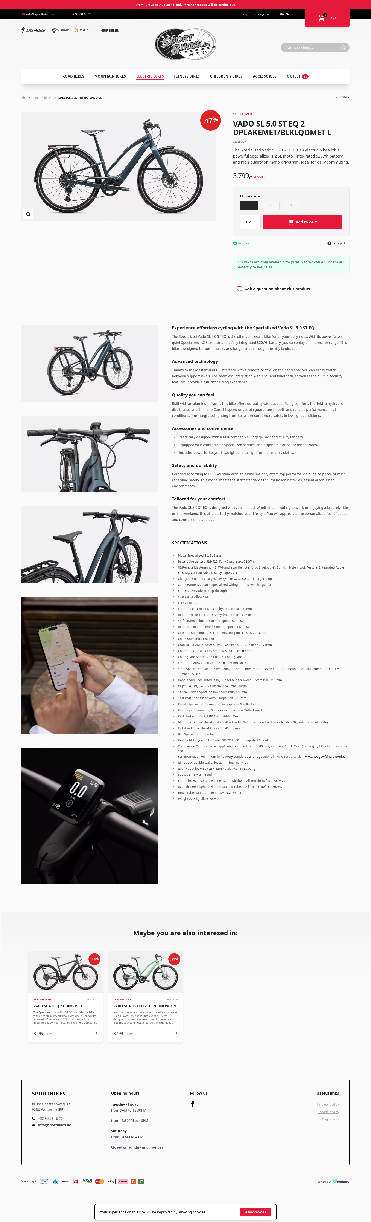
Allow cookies (255, 1212)
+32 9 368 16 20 (80, 14)
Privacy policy (328, 1104)
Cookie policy (328, 1112)
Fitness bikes (187, 76)
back (346, 97)
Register (264, 14)
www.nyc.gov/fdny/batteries (325, 756)
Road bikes (73, 76)
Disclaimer (330, 1119)
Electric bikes (150, 76)
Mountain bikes (110, 76)
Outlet (297, 76)
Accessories (265, 76)
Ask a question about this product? (278, 288)
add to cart (306, 222)
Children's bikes (226, 76)
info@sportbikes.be (40, 14)
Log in (246, 14)
